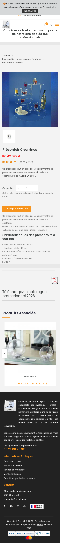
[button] (56, 25)
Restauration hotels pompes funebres (22, 59)
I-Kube (40, 524)
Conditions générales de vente (19, 478)
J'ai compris (30, 11)
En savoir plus (49, 7)
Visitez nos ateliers (13, 465)
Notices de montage (14, 469)
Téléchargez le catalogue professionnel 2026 (24, 293)
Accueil (6, 55)
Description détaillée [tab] (17, 208)
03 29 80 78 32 (14, 449)
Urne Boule (30, 376)
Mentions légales (12, 474)
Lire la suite (29, 175)
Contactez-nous (12, 461)
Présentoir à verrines (12, 62)
